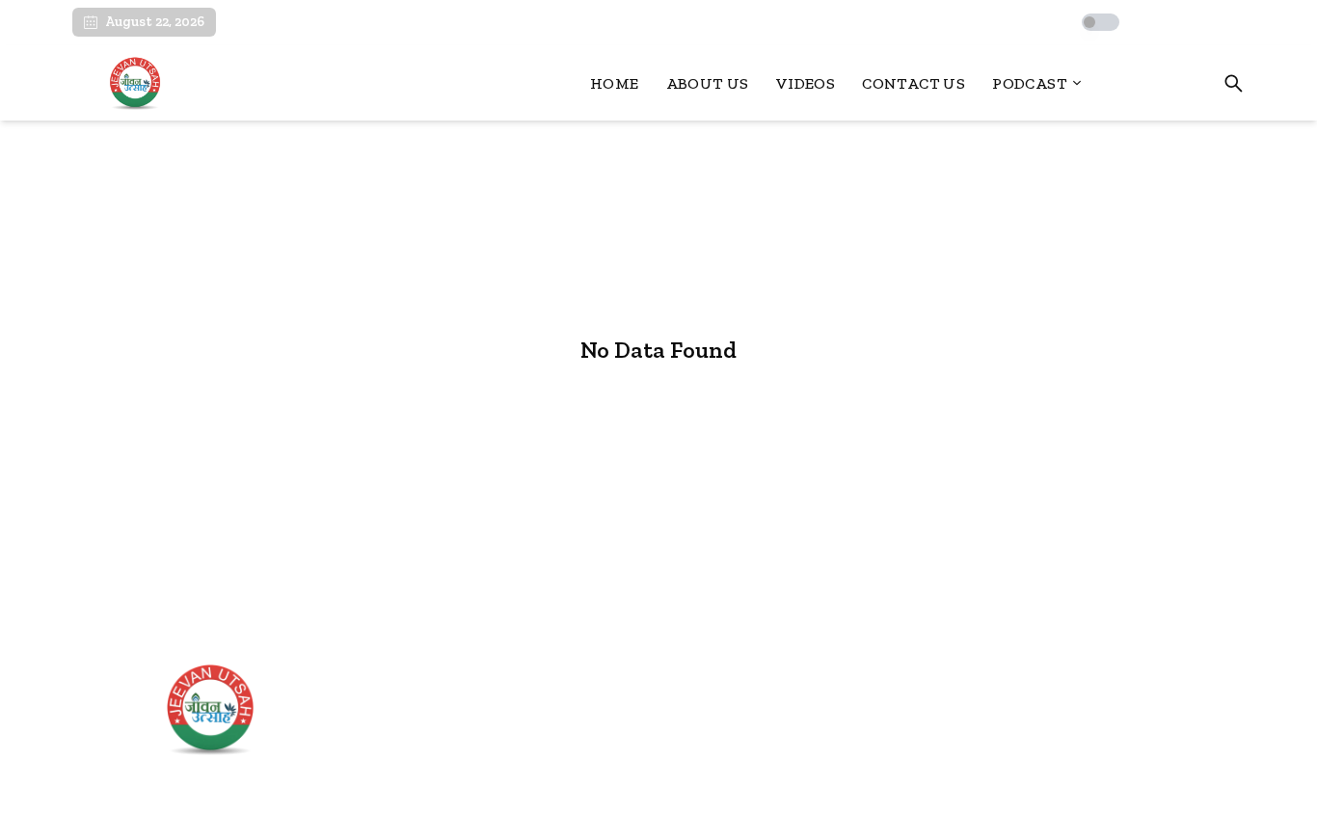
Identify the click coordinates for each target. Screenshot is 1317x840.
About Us (707, 83)
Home (614, 83)
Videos (805, 83)
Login (1177, 83)
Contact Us (913, 83)
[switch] (1100, 22)
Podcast (1029, 83)
